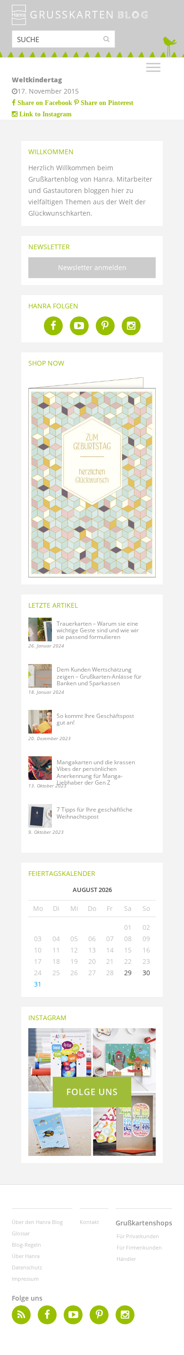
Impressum (25, 1278)
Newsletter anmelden (92, 267)
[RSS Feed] (21, 1314)
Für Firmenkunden (139, 1247)
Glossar (21, 1233)
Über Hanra (26, 1256)
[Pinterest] (105, 325)
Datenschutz (27, 1267)
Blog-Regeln (26, 1244)
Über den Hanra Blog (37, 1221)
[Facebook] (53, 325)
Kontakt (89, 1221)
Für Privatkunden (138, 1236)
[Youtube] (79, 325)
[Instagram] (131, 325)
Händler (126, 1258)
